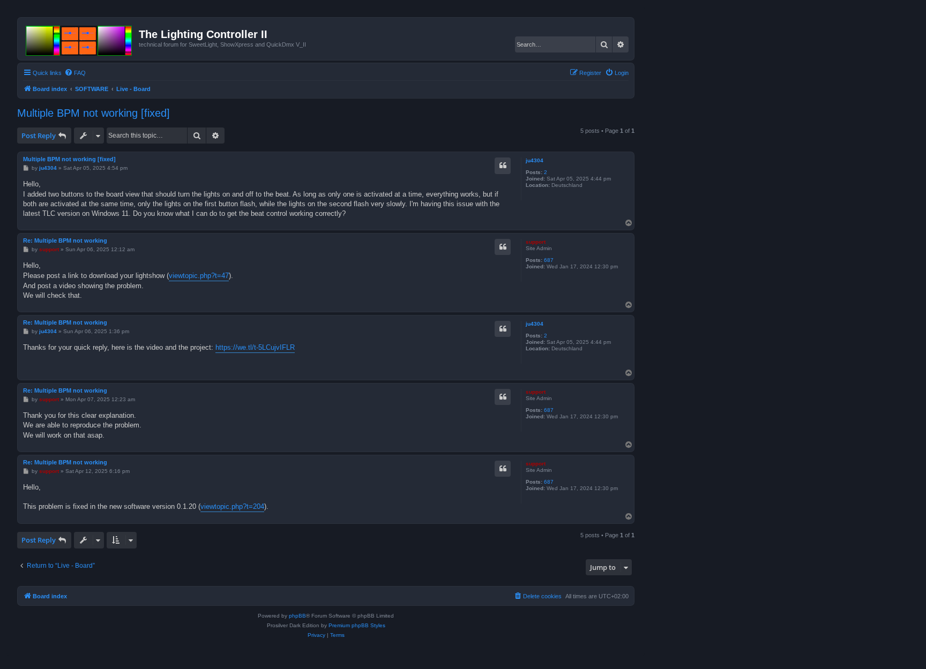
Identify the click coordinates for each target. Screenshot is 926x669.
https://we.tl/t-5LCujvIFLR (255, 347)
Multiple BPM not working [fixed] (93, 113)
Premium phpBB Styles (356, 625)
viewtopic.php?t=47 (199, 276)
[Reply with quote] (503, 165)
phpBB (297, 616)
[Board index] (79, 38)
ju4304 (534, 160)
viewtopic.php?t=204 (232, 506)
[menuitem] (75, 72)
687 (549, 260)
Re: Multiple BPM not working (65, 240)
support (536, 242)
